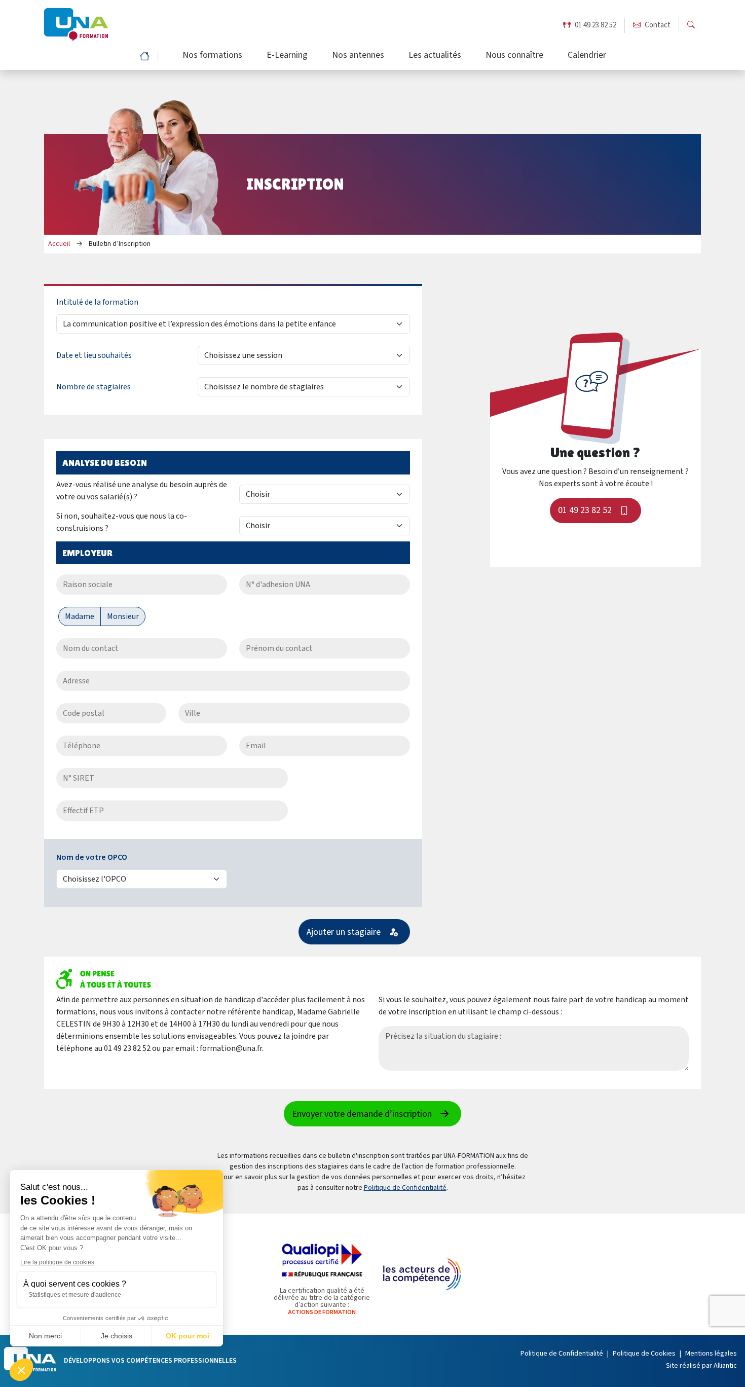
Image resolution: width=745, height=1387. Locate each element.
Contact (657, 25)
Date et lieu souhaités (94, 355)
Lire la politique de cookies (57, 1262)
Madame (79, 616)
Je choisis (116, 1336)
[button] (21, 1370)
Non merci (45, 1336)
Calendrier (587, 56)
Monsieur (123, 616)
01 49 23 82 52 (595, 25)
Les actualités (434, 56)
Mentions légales (711, 1353)
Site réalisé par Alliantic (701, 1366)
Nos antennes (358, 56)
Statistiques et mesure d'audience (74, 1294)
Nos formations (212, 56)
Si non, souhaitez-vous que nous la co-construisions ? (121, 522)
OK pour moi (187, 1336)
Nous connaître (514, 56)
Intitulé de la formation (97, 302)
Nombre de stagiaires (93, 386)
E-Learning (287, 56)
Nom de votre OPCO (91, 857)
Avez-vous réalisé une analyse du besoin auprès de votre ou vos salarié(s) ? (141, 490)
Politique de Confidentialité (405, 1188)
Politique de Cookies (644, 1353)
